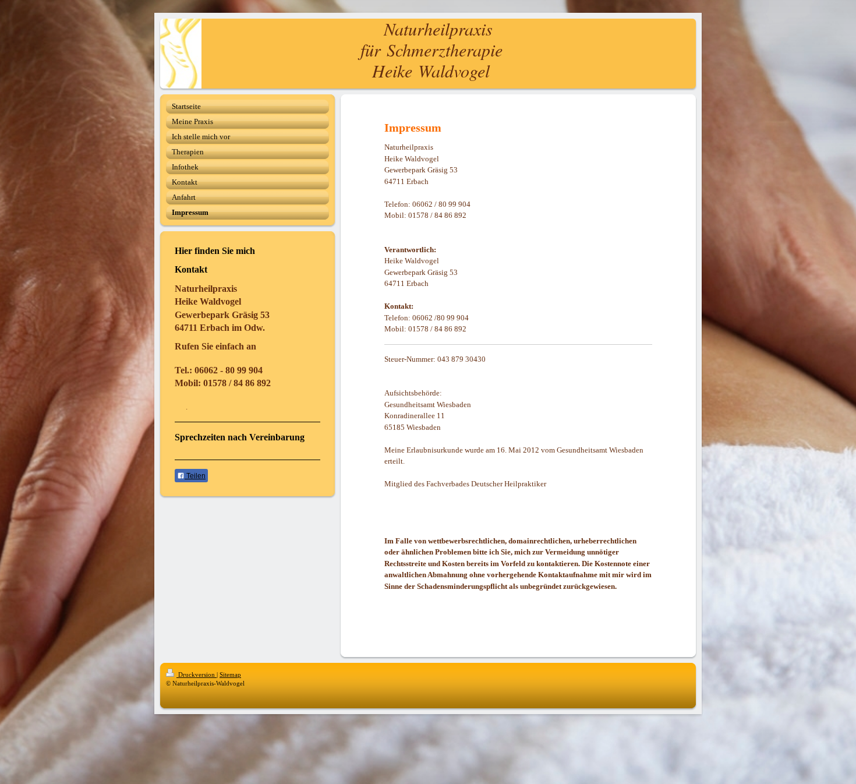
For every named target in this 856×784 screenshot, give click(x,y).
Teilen (195, 476)
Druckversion (196, 674)
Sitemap (230, 674)
